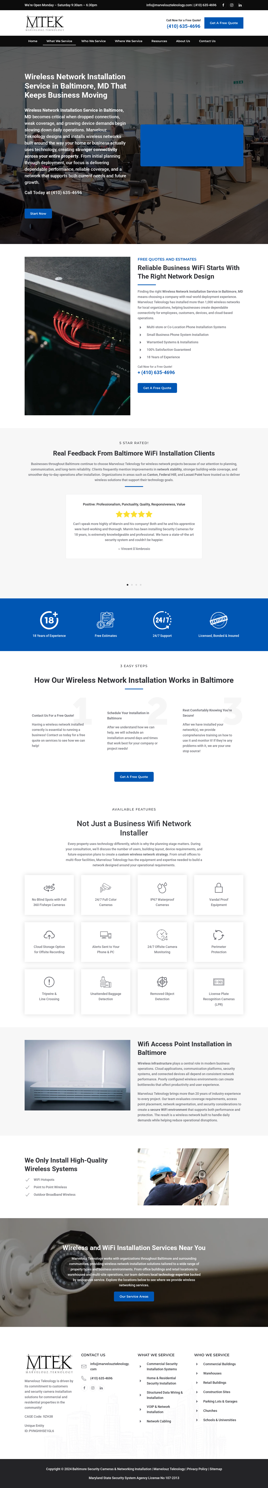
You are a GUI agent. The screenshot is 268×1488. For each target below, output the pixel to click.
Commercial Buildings (219, 1364)
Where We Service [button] (128, 41)
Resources (159, 41)
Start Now (38, 213)
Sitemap (216, 1469)
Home (32, 41)
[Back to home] (45, 23)
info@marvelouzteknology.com (169, 5)
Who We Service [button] (93, 41)
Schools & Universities (219, 1420)
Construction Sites (216, 1392)
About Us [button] (183, 41)
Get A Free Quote (224, 23)
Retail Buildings (214, 1382)
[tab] (127, 585)
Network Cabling (159, 1421)
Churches (210, 1411)
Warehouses (212, 1373)
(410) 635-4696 (205, 5)
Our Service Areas (134, 1296)
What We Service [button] (59, 41)
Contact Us (207, 41)
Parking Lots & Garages (220, 1401)
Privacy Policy (197, 1469)
